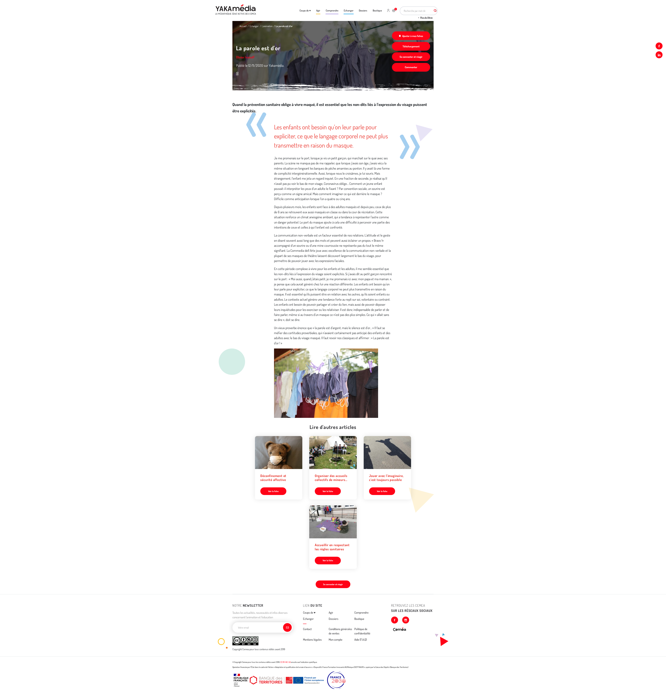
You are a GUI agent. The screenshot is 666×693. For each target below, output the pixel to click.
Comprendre (332, 10)
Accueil (243, 26)
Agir (318, 10)
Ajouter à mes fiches (412, 35)
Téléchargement (411, 46)
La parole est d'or (284, 26)
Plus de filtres (426, 17)
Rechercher (435, 10)
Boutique (377, 10)
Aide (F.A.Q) (360, 639)
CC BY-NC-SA (285, 662)
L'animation (267, 26)
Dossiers (363, 10)
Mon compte (335, 639)
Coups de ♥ (305, 10)
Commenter (411, 67)
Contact (307, 629)
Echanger (348, 10)
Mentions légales (312, 639)
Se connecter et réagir (411, 56)
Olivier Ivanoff (245, 57)
